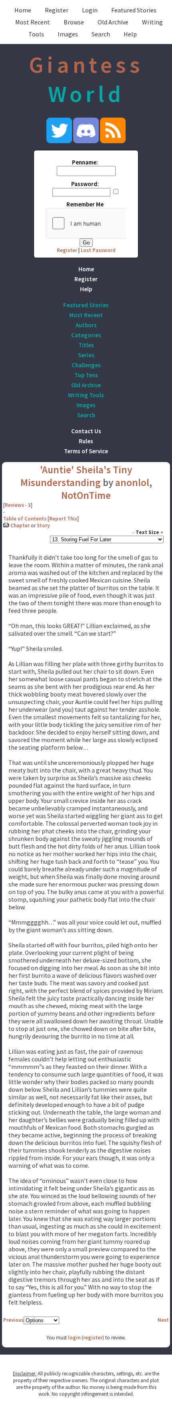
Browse (74, 22)
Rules (86, 441)
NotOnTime (86, 495)
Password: (85, 184)
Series (86, 355)
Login (90, 10)
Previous (13, 1320)
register (92, 1337)
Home (22, 10)
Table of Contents (24, 518)
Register (56, 10)
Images (68, 34)
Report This (63, 518)
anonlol (132, 482)
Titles (86, 345)
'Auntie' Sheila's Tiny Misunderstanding (76, 476)
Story (43, 525)
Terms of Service (86, 451)
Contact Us (86, 431)
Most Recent (32, 22)
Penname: (85, 162)
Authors (86, 325)
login (74, 1337)
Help (130, 34)
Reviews (14, 505)
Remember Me (85, 204)
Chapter (20, 525)
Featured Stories (133, 10)
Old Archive (113, 22)
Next (163, 1320)
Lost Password (98, 250)
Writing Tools (86, 395)
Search (101, 34)
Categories (86, 335)
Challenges (86, 365)
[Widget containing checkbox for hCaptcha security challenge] (106, 223)
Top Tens (86, 375)
